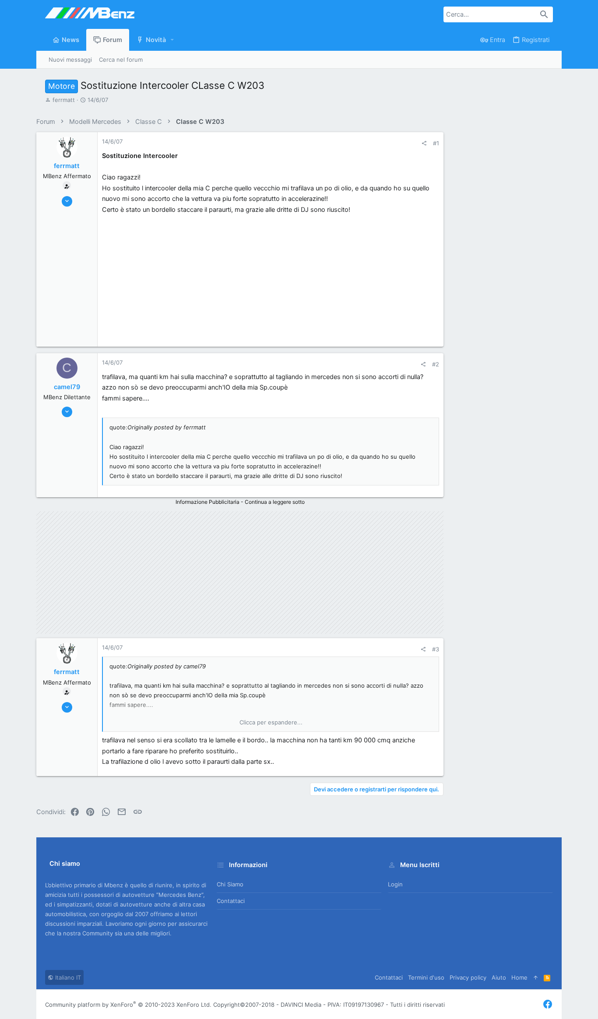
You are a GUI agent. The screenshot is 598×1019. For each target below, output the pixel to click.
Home (519, 977)
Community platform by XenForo (128, 1004)
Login (395, 884)
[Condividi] (424, 143)
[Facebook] (547, 1004)
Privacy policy (468, 977)
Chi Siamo (230, 884)
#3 (435, 649)
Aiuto (499, 977)
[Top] (535, 977)
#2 (435, 364)
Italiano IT (67, 977)
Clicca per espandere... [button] (271, 722)
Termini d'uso (426, 977)
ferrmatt (64, 99)
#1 (436, 143)
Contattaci (231, 900)
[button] (172, 40)
